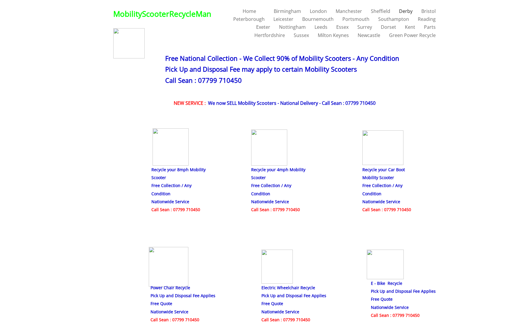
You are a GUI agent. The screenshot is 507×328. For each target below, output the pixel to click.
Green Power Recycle (412, 35)
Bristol (428, 11)
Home (249, 11)
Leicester (283, 19)
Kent (410, 27)
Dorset (388, 27)
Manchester (349, 11)
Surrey (364, 27)
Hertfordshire (269, 35)
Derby (406, 11)
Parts (430, 27)
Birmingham (287, 11)
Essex (342, 27)
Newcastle (369, 35)
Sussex (301, 35)
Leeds (321, 27)
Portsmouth (355, 19)
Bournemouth (318, 19)
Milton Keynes (333, 35)
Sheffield (380, 11)
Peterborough (249, 19)
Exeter (263, 27)
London (318, 11)
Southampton (393, 19)
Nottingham (292, 27)
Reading (427, 19)
